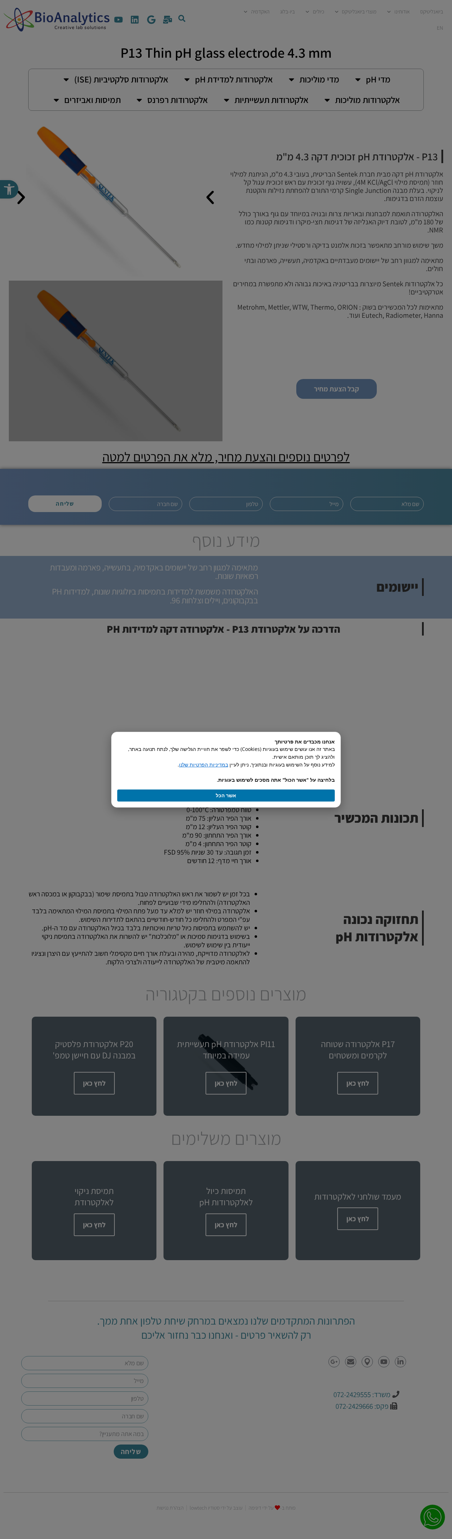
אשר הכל (226, 795)
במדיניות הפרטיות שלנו (203, 764)
